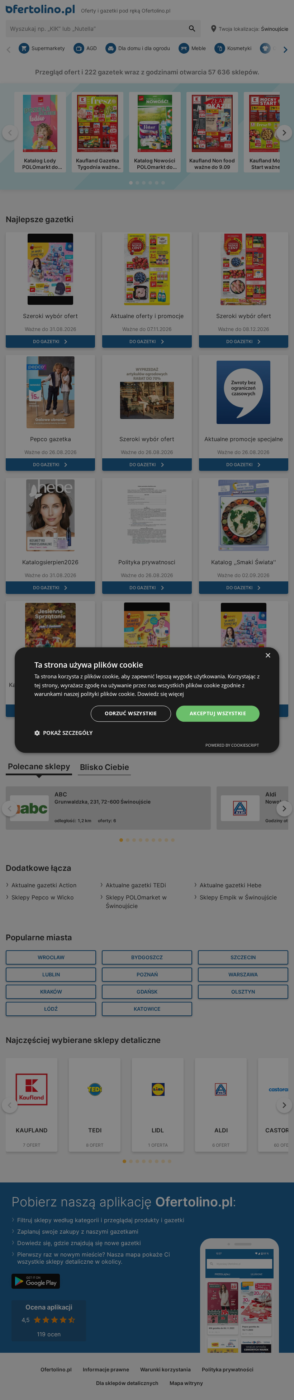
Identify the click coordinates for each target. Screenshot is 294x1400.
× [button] (267, 655)
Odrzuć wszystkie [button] (131, 713)
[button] (63, 733)
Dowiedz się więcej (160, 694)
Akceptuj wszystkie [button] (218, 713)
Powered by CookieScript (232, 745)
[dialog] (147, 700)
